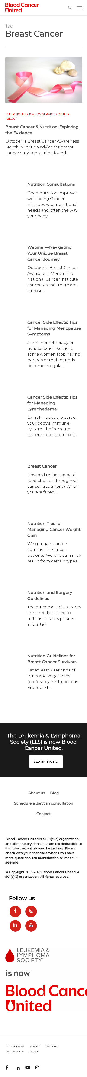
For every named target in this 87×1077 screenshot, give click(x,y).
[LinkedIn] (15, 926)
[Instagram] (31, 911)
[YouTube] (31, 926)
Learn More (46, 761)
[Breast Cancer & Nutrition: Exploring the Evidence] (43, 80)
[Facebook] (15, 911)
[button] (79, 7)
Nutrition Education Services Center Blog (38, 116)
